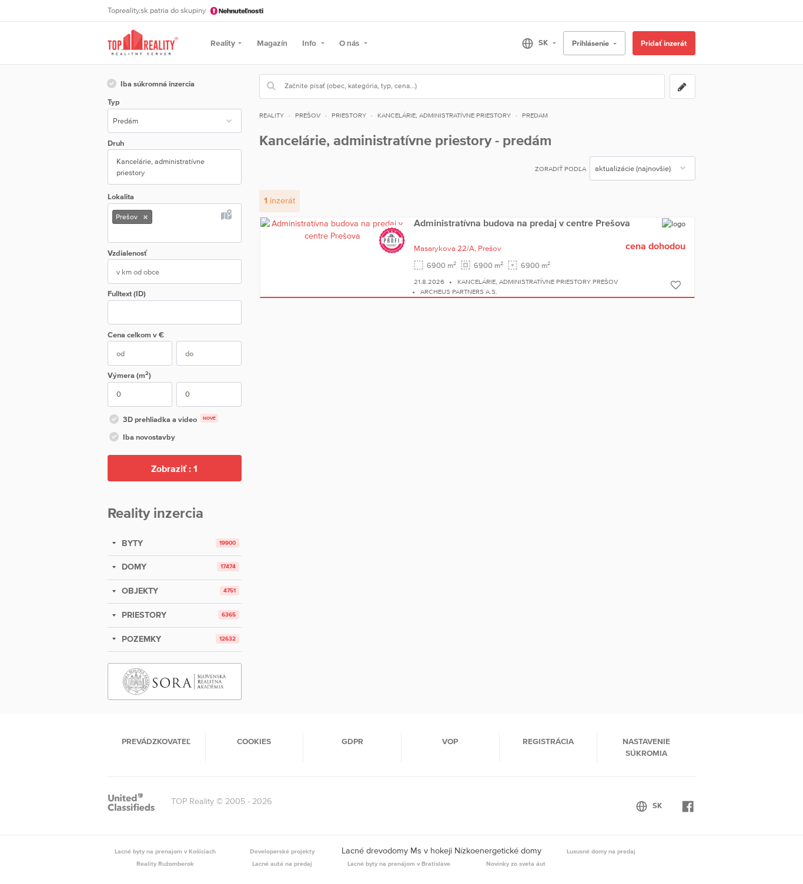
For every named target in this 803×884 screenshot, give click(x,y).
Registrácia (548, 741)
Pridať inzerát (664, 43)
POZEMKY (140, 639)
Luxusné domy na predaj (601, 851)
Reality (222, 43)
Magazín (272, 43)
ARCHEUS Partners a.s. (458, 291)
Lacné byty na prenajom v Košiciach (165, 851)
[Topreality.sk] (143, 43)
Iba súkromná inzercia (158, 83)
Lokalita (121, 196)
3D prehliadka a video (169, 419)
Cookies (254, 741)
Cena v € (136, 334)
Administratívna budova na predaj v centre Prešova (522, 222)
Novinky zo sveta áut (516, 863)
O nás (350, 43)
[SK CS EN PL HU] (534, 43)
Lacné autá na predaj (282, 863)
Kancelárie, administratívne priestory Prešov (537, 281)
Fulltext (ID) (127, 293)
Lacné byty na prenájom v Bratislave (398, 863)
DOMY (132, 566)
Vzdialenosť (127, 253)
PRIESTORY (142, 615)
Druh (116, 143)
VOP (450, 741)
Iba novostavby (149, 437)
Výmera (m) (129, 375)
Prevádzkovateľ (156, 741)
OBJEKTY (138, 590)
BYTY (131, 543)
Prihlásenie (591, 43)
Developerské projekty (282, 851)
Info (310, 43)
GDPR (352, 741)
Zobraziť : (174, 468)
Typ (113, 102)
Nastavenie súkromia (646, 747)
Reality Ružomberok (165, 863)
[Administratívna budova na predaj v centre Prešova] (332, 229)
